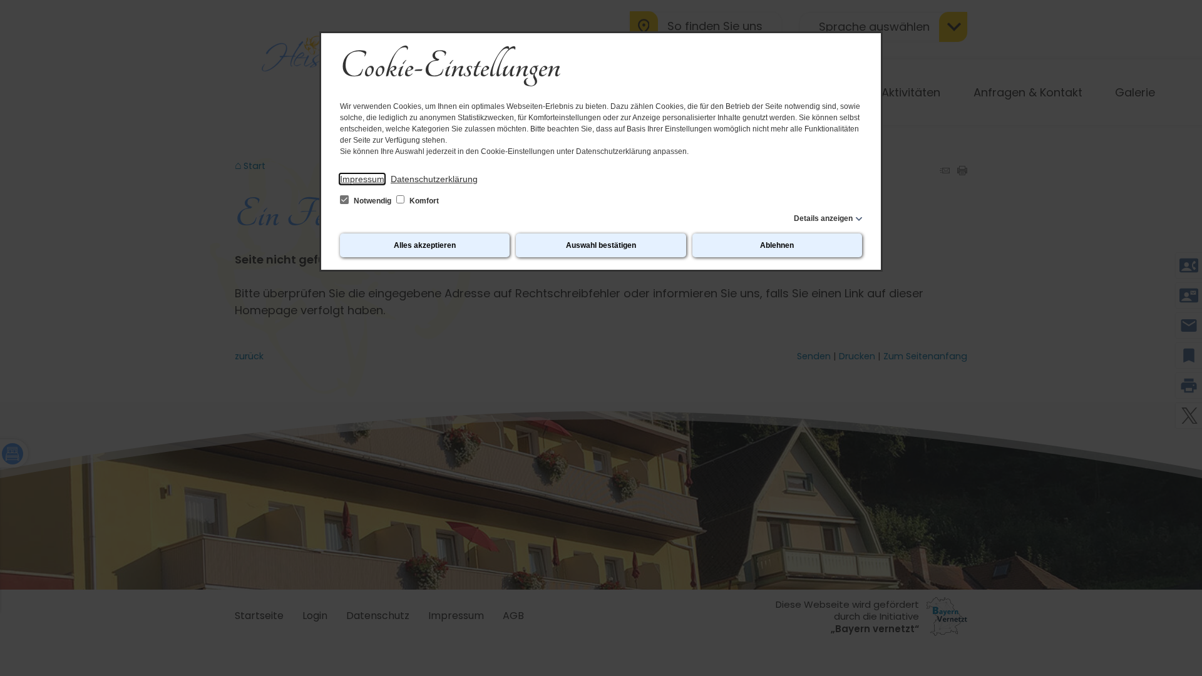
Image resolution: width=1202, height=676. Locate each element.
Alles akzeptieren (425, 245)
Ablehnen (777, 245)
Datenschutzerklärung (434, 179)
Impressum (362, 179)
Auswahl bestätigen (601, 245)
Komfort (423, 201)
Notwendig (372, 201)
